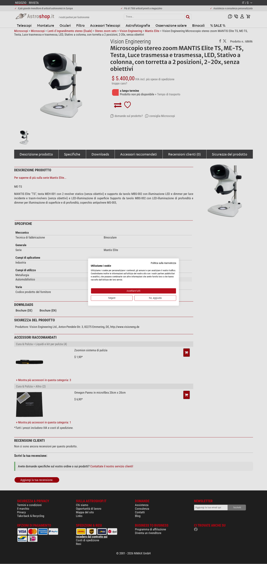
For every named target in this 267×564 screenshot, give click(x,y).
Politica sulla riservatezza (163, 262)
